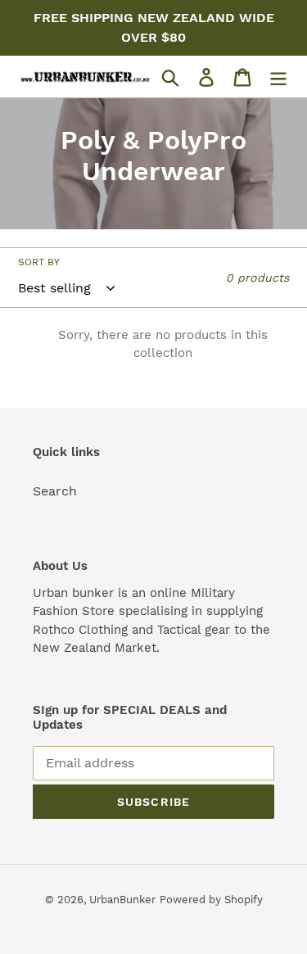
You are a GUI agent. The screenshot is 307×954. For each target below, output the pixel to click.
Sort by (39, 262)
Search (55, 491)
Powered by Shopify (211, 899)
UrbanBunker (122, 899)
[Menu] (278, 76)
